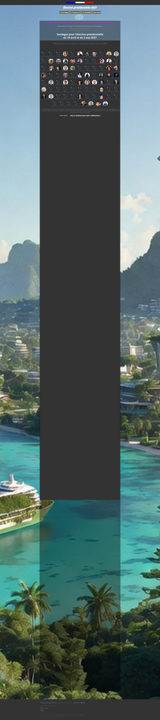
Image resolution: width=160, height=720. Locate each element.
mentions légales (79, 703)
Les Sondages (64, 12)
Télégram (42, 710)
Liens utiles (96, 12)
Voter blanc (64, 115)
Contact (42, 707)
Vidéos (41, 709)
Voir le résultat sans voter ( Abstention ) (85, 115)
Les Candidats (86, 12)
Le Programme (75, 12)
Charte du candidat (44, 708)
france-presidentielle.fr (48, 703)
